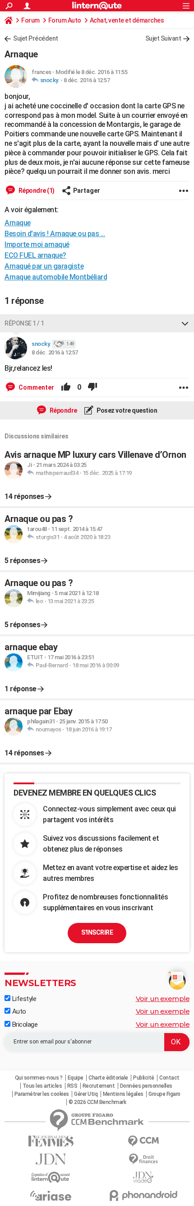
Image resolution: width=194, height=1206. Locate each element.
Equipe (75, 1078)
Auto (18, 1011)
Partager (86, 190)
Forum (30, 20)
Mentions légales (123, 1094)
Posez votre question (126, 410)
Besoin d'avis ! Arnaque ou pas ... (55, 233)
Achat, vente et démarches (127, 20)
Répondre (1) (36, 190)
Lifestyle (23, 999)
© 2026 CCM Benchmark (97, 1102)
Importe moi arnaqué (37, 244)
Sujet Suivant (163, 38)
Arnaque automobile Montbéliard (56, 277)
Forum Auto (64, 20)
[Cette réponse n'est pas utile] (92, 387)
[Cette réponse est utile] (66, 387)
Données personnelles (146, 1086)
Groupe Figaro (164, 1094)
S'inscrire (97, 932)
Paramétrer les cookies (41, 1094)
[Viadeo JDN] (143, 1177)
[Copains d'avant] (51, 1177)
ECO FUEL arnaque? (35, 255)
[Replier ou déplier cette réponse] (185, 323)
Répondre (62, 410)
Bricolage (23, 1024)
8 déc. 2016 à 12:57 (87, 80)
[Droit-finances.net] (143, 1159)
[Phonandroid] (143, 1195)
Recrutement (99, 1086)
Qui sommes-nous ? (39, 1078)
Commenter (35, 387)
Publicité (143, 1078)
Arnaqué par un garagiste (44, 266)
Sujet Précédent (35, 38)
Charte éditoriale (108, 1078)
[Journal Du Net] (51, 1159)
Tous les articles (42, 1086)
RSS (72, 1086)
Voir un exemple (163, 998)
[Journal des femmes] (51, 1141)
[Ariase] (51, 1196)
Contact (169, 1078)
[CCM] (143, 1141)
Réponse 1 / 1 (24, 323)
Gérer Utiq (85, 1094)
